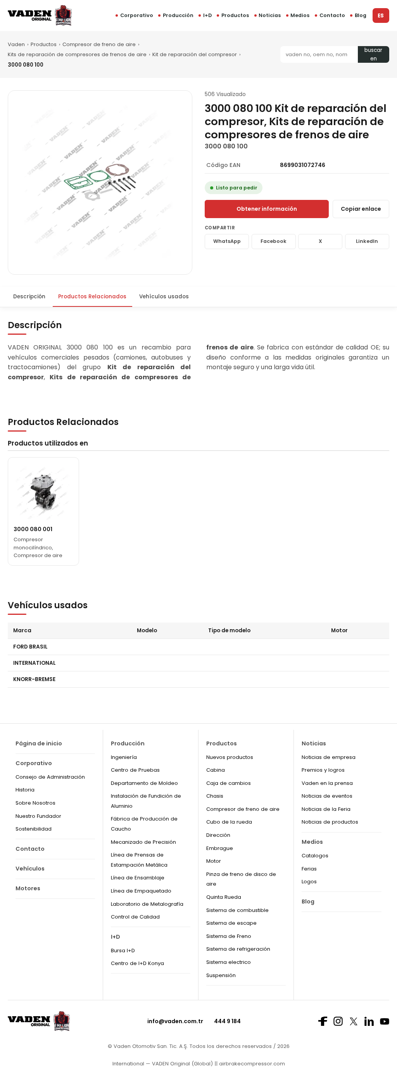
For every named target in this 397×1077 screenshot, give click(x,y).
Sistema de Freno (228, 936)
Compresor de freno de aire (99, 44)
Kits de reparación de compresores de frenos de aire (77, 54)
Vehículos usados (164, 296)
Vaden (16, 44)
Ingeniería (124, 757)
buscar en (373, 54)
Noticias (270, 15)
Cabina (215, 770)
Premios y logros (323, 770)
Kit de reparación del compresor (194, 54)
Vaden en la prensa (327, 783)
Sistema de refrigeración (238, 949)
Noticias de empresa (329, 757)
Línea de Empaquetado (141, 891)
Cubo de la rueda (229, 822)
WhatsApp (227, 241)
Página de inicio (39, 743)
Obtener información (266, 209)
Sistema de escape (231, 923)
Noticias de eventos (327, 796)
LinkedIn (367, 241)
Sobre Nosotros (35, 803)
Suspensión (221, 975)
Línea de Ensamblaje (137, 877)
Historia (25, 789)
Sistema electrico (228, 962)
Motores (28, 888)
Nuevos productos (229, 757)
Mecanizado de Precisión (143, 842)
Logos (309, 881)
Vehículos (30, 868)
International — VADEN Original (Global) (162, 1063)
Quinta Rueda (223, 897)
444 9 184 (227, 1021)
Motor (213, 861)
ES (381, 15)
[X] (353, 1021)
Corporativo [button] (136, 15)
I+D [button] (207, 15)
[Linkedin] (369, 1021)
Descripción (29, 296)
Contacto (332, 15)
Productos (235, 15)
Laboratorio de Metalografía (147, 904)
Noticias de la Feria (326, 809)
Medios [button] (299, 15)
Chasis (214, 796)
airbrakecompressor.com (251, 1063)
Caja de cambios (228, 783)
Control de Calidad (135, 916)
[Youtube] (384, 1021)
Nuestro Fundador (38, 816)
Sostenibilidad (34, 829)
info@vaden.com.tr (175, 1021)
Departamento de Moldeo (144, 783)
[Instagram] (338, 1021)
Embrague (219, 848)
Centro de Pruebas (135, 770)
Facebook (274, 241)
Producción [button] (178, 15)
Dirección (218, 835)
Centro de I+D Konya (137, 963)
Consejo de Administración (50, 777)
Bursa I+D (123, 950)
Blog (360, 15)
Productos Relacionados (92, 296)
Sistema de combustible (237, 910)
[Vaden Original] (40, 15)
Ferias (309, 868)
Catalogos (315, 855)
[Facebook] (322, 1021)
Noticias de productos (330, 822)
